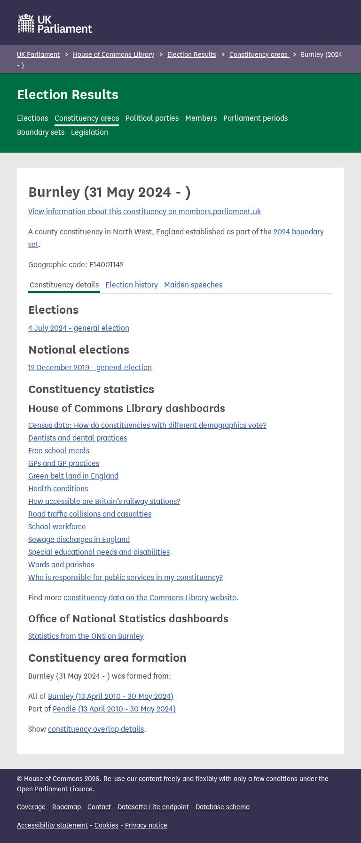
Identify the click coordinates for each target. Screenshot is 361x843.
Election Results (191, 55)
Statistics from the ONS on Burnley (86, 636)
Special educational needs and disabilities (99, 552)
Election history (131, 284)
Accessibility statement (52, 825)
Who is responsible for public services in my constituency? (125, 577)
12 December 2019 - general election (90, 367)
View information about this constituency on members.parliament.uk (144, 211)
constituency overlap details (96, 729)
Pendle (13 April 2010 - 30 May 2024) (114, 708)
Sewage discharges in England (79, 539)
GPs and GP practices (63, 463)
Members (201, 118)
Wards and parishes (61, 564)
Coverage (31, 807)
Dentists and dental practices (77, 437)
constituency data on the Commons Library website (149, 597)
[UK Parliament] (55, 23)
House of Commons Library (113, 55)
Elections (32, 118)
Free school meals (58, 450)
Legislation (89, 132)
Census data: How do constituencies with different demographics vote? (147, 425)
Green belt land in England (73, 476)
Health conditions (58, 488)
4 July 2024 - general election (78, 328)
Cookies (106, 825)
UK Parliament (38, 55)
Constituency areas (259, 55)
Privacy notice (146, 825)
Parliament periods (255, 118)
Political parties (152, 118)
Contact (99, 807)
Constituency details (64, 284)
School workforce (57, 526)
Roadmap (66, 807)
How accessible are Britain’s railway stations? (104, 501)
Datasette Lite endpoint (153, 807)
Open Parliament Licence (55, 789)
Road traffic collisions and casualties (89, 514)
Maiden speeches (193, 284)
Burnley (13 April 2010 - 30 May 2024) (110, 696)
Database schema (223, 807)
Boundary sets (40, 132)
